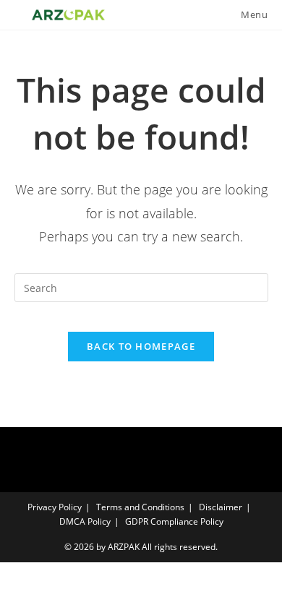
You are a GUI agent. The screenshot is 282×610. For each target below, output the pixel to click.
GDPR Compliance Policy (174, 521)
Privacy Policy (54, 507)
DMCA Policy (85, 521)
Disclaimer (220, 507)
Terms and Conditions (140, 507)
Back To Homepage (141, 346)
